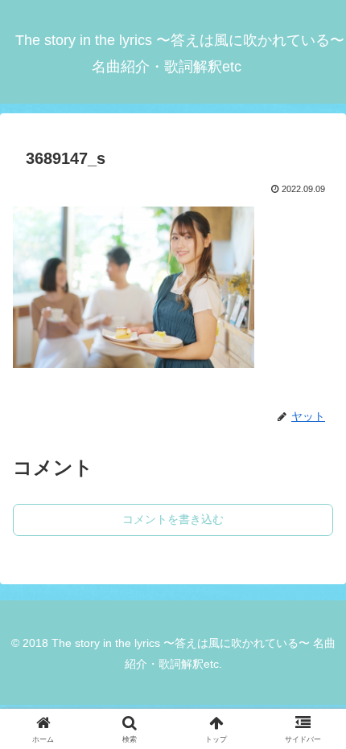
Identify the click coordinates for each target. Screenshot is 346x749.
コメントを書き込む (173, 519)
